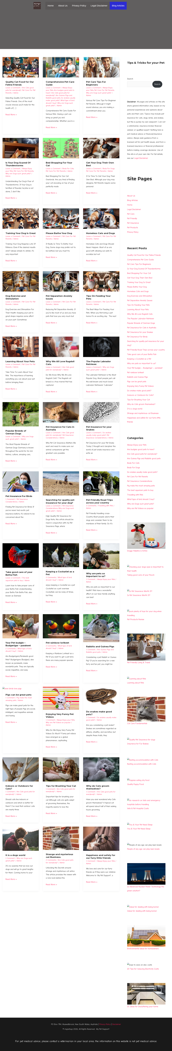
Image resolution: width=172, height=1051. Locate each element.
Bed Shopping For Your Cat (139, 273)
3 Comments (91, 506)
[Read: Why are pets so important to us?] (101, 556)
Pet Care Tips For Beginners (139, 264)
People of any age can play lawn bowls (143, 849)
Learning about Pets (135, 683)
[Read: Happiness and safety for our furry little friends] (101, 838)
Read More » (11, 114)
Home (51, 5)
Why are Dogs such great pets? (98, 93)
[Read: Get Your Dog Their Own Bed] (101, 148)
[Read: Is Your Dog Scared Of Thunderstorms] (21, 148)
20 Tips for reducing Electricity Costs (143, 969)
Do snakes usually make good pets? (142, 472)
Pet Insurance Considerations (139, 481)
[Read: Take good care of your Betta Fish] (21, 555)
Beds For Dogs (108, 168)
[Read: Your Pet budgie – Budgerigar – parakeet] (21, 626)
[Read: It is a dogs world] (21, 838)
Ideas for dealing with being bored (142, 911)
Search (130, 79)
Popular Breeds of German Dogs (141, 323)
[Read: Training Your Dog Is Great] (21, 218)
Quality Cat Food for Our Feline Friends (144, 255)
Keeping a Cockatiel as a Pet (139, 359)
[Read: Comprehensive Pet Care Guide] (61, 67)
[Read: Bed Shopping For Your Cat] (61, 148)
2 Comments (51, 577)
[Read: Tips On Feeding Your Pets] (101, 281)
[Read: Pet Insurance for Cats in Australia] (61, 412)
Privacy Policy (79, 5)
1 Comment (10, 499)
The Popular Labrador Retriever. (140, 318)
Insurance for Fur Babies (138, 744)
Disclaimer (116, 1024)
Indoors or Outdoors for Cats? (140, 395)
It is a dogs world (15, 855)
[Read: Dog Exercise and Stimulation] (21, 281)
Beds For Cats (68, 168)
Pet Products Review (135, 619)
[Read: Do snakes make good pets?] (101, 697)
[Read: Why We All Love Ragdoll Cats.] (61, 347)
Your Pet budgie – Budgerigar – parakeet (144, 368)
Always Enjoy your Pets (106, 579)
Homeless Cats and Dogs (100, 233)
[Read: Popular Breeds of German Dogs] (21, 414)
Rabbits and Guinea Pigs (100, 646)
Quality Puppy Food (135, 784)
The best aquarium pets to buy (140, 490)
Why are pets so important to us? (141, 363)
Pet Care (130, 214)
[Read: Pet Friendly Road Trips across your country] (101, 483)
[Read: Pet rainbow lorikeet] (61, 626)
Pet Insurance (133, 223)
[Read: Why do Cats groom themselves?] (101, 769)
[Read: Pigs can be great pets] (12, 688)
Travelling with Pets (105, 506)
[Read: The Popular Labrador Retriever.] (101, 347)
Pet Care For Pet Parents (104, 90)
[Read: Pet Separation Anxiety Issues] (61, 281)
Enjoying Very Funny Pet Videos (140, 386)
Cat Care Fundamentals (137, 723)
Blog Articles (118, 5)
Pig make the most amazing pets (141, 486)
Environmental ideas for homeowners (143, 948)
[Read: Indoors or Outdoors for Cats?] (21, 769)
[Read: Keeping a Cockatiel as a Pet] (61, 555)
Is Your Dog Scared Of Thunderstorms (143, 269)
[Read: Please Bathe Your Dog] (61, 218)
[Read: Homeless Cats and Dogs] (101, 218)
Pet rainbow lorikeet (57, 642)
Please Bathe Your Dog (59, 233)
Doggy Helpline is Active (137, 551)
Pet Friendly (132, 218)
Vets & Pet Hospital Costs (138, 808)
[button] (130, 5)
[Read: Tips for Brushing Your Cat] (61, 769)
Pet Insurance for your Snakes (140, 332)
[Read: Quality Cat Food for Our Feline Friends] (21, 67)
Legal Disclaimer (99, 5)
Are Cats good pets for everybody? (142, 454)
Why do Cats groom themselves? (141, 404)
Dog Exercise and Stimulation (139, 296)
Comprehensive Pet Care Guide (140, 260)
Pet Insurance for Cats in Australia (141, 328)
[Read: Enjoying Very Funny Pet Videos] (61, 698)
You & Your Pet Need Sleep (138, 829)
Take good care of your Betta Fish (141, 354)
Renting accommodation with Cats (141, 764)
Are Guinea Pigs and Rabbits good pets (144, 458)
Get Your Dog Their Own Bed (139, 278)
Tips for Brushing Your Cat (61, 786)
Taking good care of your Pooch (140, 575)
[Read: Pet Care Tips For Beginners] (101, 67)
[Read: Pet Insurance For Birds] (21, 481)
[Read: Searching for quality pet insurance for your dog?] (61, 483)
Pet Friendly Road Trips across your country (146, 350)
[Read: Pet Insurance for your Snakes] (101, 412)
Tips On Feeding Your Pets (138, 305)
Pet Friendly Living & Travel (138, 662)
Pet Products (132, 227)
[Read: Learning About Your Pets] (21, 347)
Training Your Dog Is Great (21, 233)
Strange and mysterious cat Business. (143, 413)
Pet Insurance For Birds (19, 496)
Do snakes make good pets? (139, 390)
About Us (62, 5)
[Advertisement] (86, 30)
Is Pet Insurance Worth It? (138, 595)
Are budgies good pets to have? (140, 449)
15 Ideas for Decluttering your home (142, 1006)
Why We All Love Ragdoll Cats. (140, 314)
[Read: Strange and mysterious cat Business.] (61, 838)
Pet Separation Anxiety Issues (139, 300)
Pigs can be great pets (18, 694)
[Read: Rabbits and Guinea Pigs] (101, 628)
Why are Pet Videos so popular (58, 722)
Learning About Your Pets (20, 361)
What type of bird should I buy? (140, 499)
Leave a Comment (13, 88)
